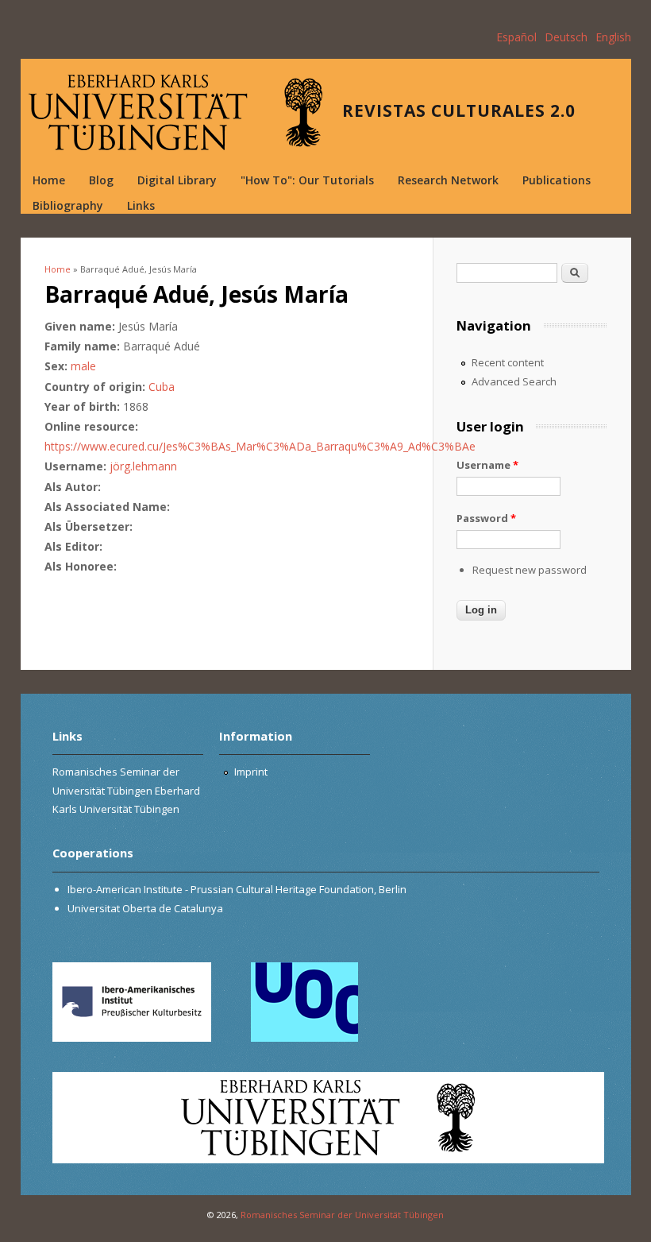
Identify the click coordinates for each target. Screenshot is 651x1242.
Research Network (448, 180)
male (83, 365)
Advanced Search (514, 381)
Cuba (161, 386)
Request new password (529, 570)
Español (516, 36)
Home (49, 180)
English (613, 36)
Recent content (508, 362)
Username (487, 465)
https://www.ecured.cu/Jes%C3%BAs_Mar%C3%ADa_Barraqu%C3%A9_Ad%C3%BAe (260, 446)
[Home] (175, 112)
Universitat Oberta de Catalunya (145, 908)
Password (486, 518)
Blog (101, 180)
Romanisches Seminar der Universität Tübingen (342, 1215)
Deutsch (566, 36)
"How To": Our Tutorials (307, 180)
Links (141, 205)
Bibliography (68, 205)
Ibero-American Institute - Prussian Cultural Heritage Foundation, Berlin (236, 889)
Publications (556, 180)
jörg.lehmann (143, 466)
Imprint (251, 771)
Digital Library (177, 180)
